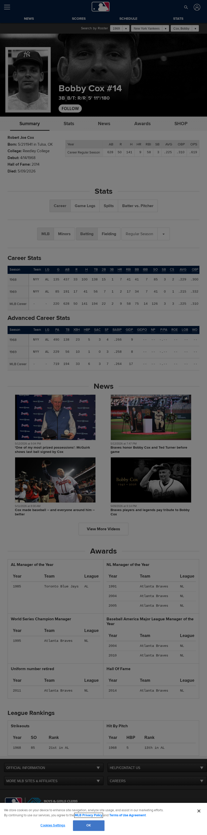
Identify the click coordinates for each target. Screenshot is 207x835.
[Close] (198, 811)
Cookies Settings (52, 825)
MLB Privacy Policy (88, 815)
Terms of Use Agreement (127, 815)
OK (88, 825)
